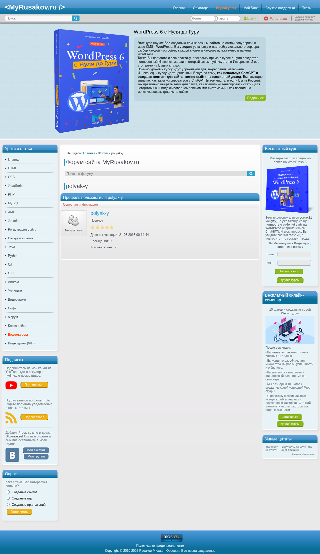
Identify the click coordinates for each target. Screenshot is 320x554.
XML (11, 212)
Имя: (269, 263)
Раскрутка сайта (20, 238)
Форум (13, 317)
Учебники (15, 291)
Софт (12, 308)
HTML (12, 168)
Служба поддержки (280, 8)
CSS (11, 177)
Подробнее (255, 98)
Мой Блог (251, 8)
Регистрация (279, 19)
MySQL (13, 203)
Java (11, 247)
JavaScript (16, 186)
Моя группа (36, 456)
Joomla (13, 221)
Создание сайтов (25, 492)
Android (13, 282)
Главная (179, 8)
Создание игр (22, 498)
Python (13, 256)
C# (10, 264)
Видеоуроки (17, 299)
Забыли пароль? (305, 17)
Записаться (290, 417)
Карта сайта (17, 326)
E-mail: (271, 254)
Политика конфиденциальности (160, 545)
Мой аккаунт (35, 450)
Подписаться (34, 385)
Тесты (306, 8)
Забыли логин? (304, 19)
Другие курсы (290, 280)
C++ (11, 273)
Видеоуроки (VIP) (21, 343)
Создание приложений (29, 504)
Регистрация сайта (22, 229)
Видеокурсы (226, 8)
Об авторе (200, 8)
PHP (11, 194)
